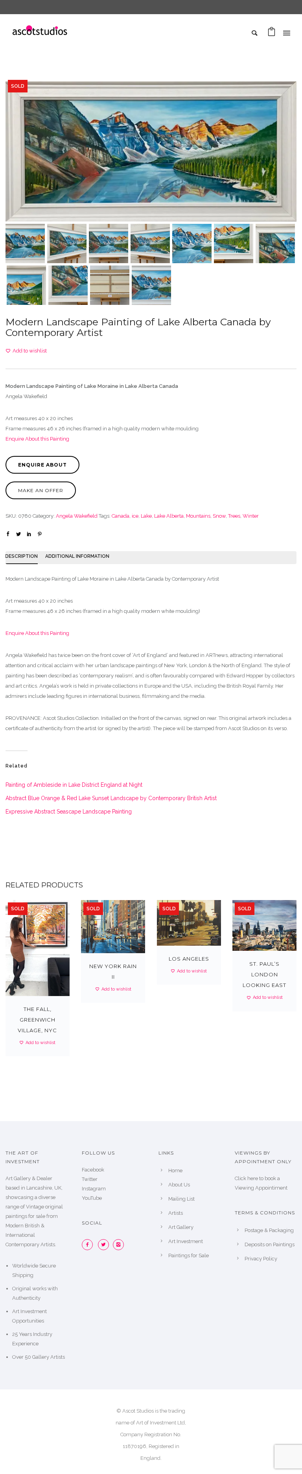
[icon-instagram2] (120, 1244)
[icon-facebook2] (89, 1244)
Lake (146, 516)
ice (135, 516)
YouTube (92, 1198)
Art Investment (185, 1241)
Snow (219, 516)
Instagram (94, 1189)
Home (175, 1170)
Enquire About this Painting (37, 439)
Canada (120, 516)
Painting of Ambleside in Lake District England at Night (74, 785)
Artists (175, 1213)
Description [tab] (21, 556)
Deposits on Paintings (270, 1244)
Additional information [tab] (77, 556)
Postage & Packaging (269, 1230)
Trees (234, 516)
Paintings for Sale (188, 1255)
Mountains (198, 516)
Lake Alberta (169, 516)
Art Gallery (180, 1227)
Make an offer (40, 490)
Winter (251, 516)
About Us (179, 1185)
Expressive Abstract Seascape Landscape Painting (69, 811)
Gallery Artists (48, 1357)
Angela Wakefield (77, 516)
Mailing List (181, 1199)
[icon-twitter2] (105, 1244)
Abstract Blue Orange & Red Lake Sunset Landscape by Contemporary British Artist (111, 798)
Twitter (90, 1179)
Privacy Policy (261, 1259)
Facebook (93, 1170)
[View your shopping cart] (271, 34)
